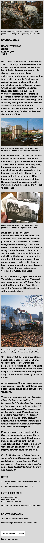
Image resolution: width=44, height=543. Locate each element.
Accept (21, 533)
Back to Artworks (9, 539)
